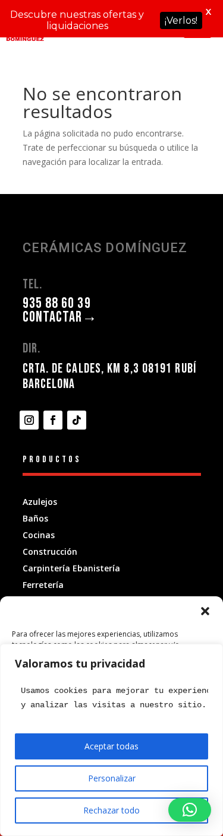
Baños (35, 518)
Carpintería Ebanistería (71, 568)
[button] (205, 611)
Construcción (50, 551)
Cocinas (39, 535)
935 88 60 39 (57, 303)
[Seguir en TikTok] (76, 420)
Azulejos (40, 501)
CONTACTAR (60, 317)
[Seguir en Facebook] (52, 420)
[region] (111, 740)
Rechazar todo (111, 810)
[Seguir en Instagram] (29, 420)
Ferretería (43, 584)
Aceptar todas (111, 746)
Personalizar (112, 778)
